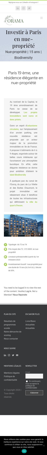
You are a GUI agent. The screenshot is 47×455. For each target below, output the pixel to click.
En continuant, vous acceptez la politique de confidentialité (33, 384)
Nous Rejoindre (20, 295)
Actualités (30, 324)
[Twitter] (13, 355)
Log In (28, 291)
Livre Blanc (30, 321)
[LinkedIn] (5, 355)
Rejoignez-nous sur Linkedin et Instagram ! (23, 2)
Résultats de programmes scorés (10, 324)
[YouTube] (17, 355)
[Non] (43, 445)
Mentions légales (12, 373)
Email (27, 372)
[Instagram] (9, 355)
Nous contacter (11, 338)
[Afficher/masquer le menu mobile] (41, 18)
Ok (24, 451)
